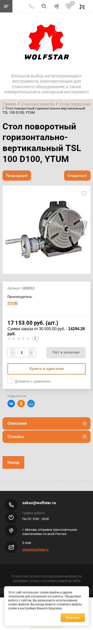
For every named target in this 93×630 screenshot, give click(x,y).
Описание (17, 423)
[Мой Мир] (31, 403)
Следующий (77, 175)
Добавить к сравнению (33, 381)
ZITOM (12, 303)
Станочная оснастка (38, 104)
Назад (13, 462)
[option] (46, 230)
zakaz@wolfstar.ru (39, 502)
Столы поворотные (75, 104)
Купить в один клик (47, 368)
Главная (9, 104)
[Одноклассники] (21, 403)
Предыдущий (16, 175)
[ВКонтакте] (11, 403)
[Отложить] (84, 194)
